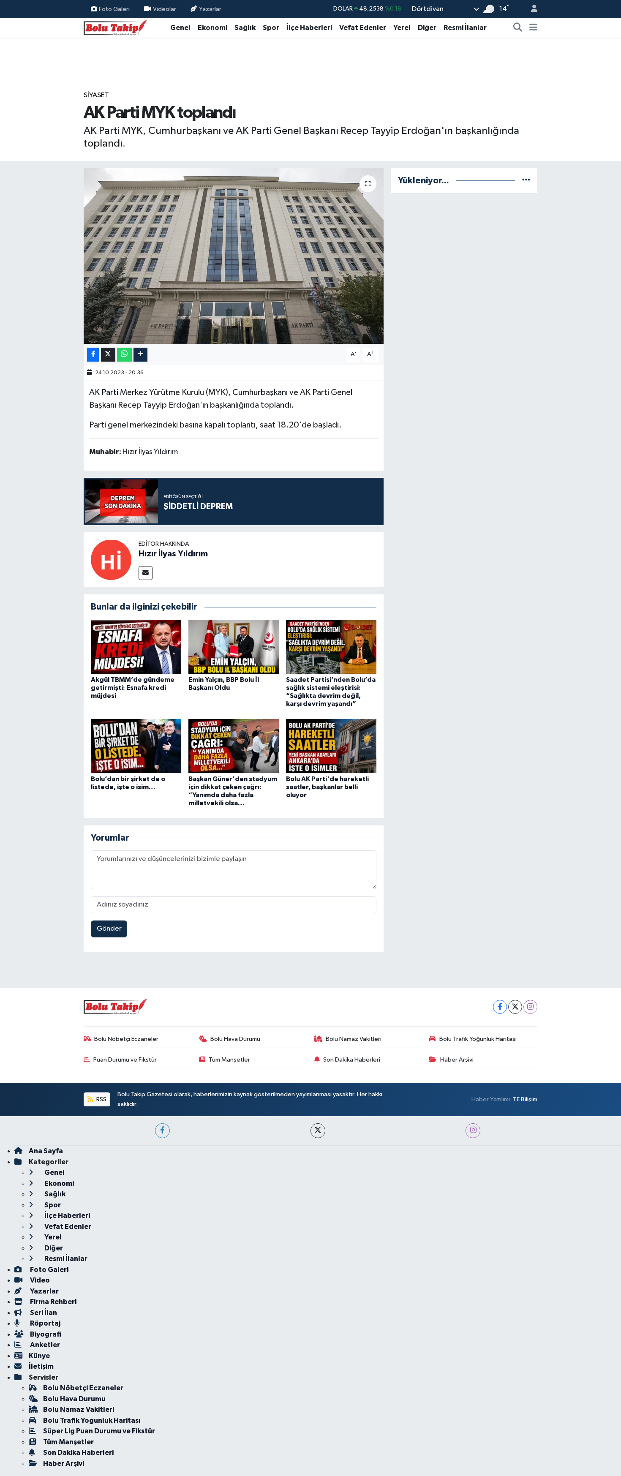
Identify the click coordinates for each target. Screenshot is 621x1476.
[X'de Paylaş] (108, 355)
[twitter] (317, 1130)
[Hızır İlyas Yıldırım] (111, 559)
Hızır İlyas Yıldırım (173, 554)
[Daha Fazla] (140, 355)
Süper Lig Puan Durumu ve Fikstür (99, 1431)
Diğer (427, 27)
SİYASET (96, 95)
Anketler (44, 1344)
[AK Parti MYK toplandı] (234, 256)
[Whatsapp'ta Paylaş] (124, 355)
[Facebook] (500, 1007)
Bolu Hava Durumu (235, 1039)
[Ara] (518, 27)
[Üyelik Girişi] (530, 9)
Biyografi (45, 1334)
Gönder (109, 928)
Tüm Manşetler (229, 1060)
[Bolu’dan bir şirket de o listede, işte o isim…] (136, 745)
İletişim (41, 1366)
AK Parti (103, 392)
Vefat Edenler (362, 27)
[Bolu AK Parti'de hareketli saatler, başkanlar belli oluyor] (331, 745)
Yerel (402, 27)
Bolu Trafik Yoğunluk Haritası (478, 1039)
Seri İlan (43, 1312)
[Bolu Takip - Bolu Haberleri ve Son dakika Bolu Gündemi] (115, 27)
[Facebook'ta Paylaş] (93, 355)
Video (39, 1280)
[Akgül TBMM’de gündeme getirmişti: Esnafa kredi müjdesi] (136, 646)
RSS (100, 1099)
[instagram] (473, 1130)
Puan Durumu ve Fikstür (125, 1060)
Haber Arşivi (457, 1060)
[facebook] (162, 1130)
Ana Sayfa (46, 1151)
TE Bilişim (525, 1099)
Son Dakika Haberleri (351, 1060)
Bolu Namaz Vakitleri (353, 1039)
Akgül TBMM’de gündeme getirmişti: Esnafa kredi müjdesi (132, 687)
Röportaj (44, 1323)
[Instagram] (530, 1007)
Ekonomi (212, 27)
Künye (39, 1355)
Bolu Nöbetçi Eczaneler (126, 1039)
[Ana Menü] (533, 27)
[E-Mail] (146, 573)
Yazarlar (210, 8)
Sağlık (245, 27)
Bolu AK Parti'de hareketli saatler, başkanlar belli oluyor (327, 787)
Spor (271, 27)
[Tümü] (526, 180)
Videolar (164, 8)
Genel (180, 27)
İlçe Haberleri (309, 27)
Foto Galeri (114, 8)
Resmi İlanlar (465, 27)
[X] (515, 1007)
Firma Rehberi (52, 1301)
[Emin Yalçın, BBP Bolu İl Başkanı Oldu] (233, 646)
